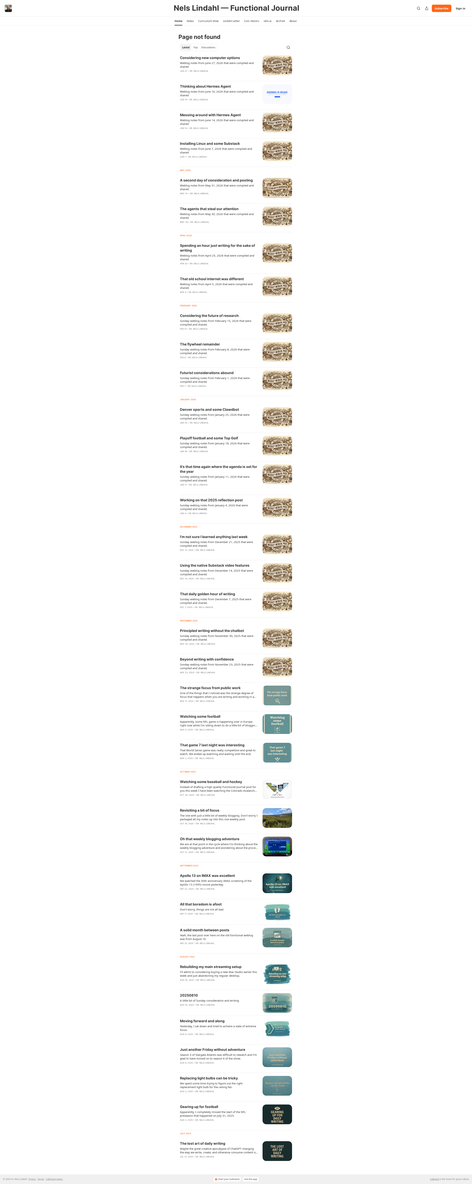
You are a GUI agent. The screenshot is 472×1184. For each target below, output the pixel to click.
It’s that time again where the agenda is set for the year (218, 469)
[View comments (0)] (206, 76)
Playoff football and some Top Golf (209, 438)
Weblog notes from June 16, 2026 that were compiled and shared (217, 93)
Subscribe (441, 8)
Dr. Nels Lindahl (199, 71)
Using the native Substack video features (214, 565)
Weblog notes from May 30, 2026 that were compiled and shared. (217, 215)
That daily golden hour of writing (207, 594)
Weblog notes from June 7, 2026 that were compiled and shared (216, 150)
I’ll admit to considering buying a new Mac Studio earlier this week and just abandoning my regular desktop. (218, 973)
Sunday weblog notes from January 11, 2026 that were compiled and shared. (214, 478)
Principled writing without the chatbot (212, 631)
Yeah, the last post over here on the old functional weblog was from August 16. (216, 937)
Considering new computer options (210, 58)
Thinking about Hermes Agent (205, 86)
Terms (41, 1179)
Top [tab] (195, 47)
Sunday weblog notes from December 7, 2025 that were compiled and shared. (215, 601)
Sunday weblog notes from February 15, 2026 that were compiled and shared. (215, 322)
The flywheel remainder (200, 344)
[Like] (182, 76)
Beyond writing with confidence (207, 659)
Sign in (460, 8)
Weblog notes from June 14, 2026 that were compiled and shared (217, 122)
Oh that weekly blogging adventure (209, 839)
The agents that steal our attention (209, 209)
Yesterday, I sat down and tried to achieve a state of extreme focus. (218, 1028)
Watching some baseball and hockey (211, 782)
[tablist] (198, 47)
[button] (178, 21)
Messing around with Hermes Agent (210, 115)
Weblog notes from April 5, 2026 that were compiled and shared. (216, 286)
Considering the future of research (209, 316)
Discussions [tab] (208, 47)
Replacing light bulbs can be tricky (209, 1078)
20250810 (189, 995)
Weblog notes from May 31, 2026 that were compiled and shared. (217, 187)
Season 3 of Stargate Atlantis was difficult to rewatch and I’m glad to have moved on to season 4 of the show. (218, 1056)
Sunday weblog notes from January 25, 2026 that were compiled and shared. (214, 416)
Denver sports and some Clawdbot (209, 409)
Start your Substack (229, 1179)
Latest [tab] (186, 47)
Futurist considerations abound (207, 373)
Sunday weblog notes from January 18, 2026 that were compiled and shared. (214, 445)
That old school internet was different (212, 279)
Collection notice (54, 1179)
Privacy (32, 1179)
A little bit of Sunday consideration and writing (209, 1000)
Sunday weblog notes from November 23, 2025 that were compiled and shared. (216, 666)
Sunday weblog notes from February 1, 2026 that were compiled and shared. (215, 379)
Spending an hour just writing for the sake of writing (217, 248)
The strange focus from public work (210, 688)
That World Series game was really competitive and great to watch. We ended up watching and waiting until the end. (218, 752)
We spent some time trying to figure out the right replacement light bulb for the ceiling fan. (211, 1085)
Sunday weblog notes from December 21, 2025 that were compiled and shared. (216, 543)
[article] (236, 66)
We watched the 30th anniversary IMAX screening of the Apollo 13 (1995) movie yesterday (215, 882)
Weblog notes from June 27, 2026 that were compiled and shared (217, 64)
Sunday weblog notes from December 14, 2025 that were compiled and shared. (216, 572)
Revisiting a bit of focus (199, 810)
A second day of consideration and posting (216, 180)
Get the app (250, 1179)
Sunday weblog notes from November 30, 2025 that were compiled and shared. (216, 637)
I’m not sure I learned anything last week (214, 537)
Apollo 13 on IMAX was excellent (207, 876)
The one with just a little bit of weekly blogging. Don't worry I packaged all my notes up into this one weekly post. (219, 817)
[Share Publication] (426, 8)
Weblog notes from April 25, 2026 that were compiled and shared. (217, 257)
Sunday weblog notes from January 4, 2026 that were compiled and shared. (214, 507)
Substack (434, 1179)
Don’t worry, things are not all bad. (202, 909)
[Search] (418, 8)
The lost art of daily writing (202, 1143)
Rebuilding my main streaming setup (211, 967)
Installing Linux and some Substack (210, 143)
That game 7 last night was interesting (212, 745)
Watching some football (200, 716)
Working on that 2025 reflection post (211, 500)
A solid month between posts (204, 930)
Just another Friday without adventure (212, 1050)
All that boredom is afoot (201, 904)
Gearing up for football (199, 1107)
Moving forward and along (202, 1021)
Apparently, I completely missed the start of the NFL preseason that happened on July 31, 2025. (213, 1113)
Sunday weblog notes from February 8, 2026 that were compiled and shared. (215, 351)
